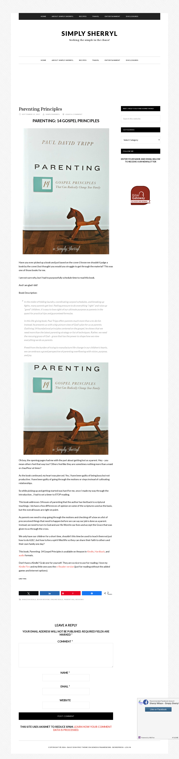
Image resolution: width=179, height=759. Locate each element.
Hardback (100, 551)
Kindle (90, 551)
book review (43, 599)
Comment (65, 641)
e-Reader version (65, 566)
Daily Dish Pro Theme (77, 747)
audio (21, 555)
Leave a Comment (74, 114)
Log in (128, 747)
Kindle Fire (24, 566)
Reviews (79, 599)
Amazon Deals (29, 599)
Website (65, 700)
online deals (56, 599)
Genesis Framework (101, 747)
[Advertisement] (89, 87)
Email (65, 686)
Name (65, 672)
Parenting (69, 599)
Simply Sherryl (89, 33)
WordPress (118, 747)
